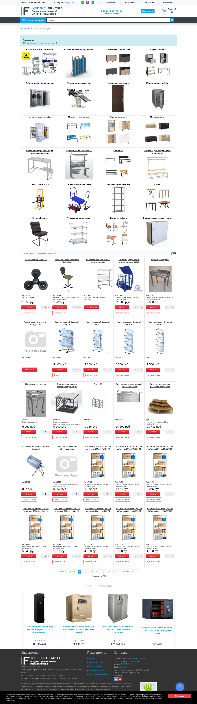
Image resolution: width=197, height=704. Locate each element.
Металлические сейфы (157, 83)
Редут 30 (98, 384)
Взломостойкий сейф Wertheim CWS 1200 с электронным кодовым (118, 629)
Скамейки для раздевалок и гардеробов (157, 151)
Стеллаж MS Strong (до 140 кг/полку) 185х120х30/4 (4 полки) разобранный (160, 449)
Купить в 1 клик (29, 313)
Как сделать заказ (96, 662)
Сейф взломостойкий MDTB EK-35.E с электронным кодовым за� (157, 630)
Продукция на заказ (96, 670)
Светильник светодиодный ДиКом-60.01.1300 (129, 385)
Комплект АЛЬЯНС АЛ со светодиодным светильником (98, 262)
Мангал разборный (160, 260)
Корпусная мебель (157, 49)
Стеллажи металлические (118, 184)
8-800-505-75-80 (27, 676)
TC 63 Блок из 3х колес (36, 260)
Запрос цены (92, 307)
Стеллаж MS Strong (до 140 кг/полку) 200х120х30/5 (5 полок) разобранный (160, 511)
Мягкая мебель (157, 117)
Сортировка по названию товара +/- (40, 253)
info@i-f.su (68, 2)
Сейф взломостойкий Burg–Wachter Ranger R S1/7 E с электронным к (39, 629)
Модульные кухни (118, 117)
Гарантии (92, 658)
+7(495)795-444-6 (56, 676)
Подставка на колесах (35, 384)
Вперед (126, 572)
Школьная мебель (118, 218)
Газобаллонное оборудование (78, 49)
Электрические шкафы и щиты (157, 218)
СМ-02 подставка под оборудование (67, 447)
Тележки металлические (78, 218)
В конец (135, 572)
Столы (157, 184)
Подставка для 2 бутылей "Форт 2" (67, 323)
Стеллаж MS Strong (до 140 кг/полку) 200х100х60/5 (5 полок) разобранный (129, 511)
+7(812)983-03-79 (134, 661)
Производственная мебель (79, 150)
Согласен (179, 696)
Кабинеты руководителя (118, 49)
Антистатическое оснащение (39, 49)
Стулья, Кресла (39, 218)
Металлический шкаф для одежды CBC (35, 323)
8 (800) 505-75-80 (111, 10)
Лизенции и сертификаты (99, 674)
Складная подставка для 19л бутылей (35, 447)
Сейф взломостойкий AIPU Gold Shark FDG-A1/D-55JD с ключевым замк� (79, 629)
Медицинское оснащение (79, 83)
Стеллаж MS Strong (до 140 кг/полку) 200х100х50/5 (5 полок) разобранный (98, 511)
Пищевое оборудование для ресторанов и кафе (39, 151)
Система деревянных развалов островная (160, 385)
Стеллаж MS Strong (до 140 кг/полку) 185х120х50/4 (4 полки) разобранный (36, 511)
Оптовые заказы (95, 666)
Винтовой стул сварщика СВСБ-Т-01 (67, 261)
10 (119, 572)
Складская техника (40, 184)
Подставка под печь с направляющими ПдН (67, 385)
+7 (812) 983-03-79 (41, 676)
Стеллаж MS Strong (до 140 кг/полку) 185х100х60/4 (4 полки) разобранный (129, 449)
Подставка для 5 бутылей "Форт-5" (160, 323)
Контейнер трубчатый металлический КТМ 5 (129, 261)
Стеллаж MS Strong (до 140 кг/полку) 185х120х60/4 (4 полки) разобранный (67, 511)
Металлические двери (118, 83)
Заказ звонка (147, 11)
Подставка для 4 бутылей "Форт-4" (129, 323)
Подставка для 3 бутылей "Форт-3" (98, 323)
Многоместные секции (79, 117)
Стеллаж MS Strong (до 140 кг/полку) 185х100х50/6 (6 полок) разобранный (98, 449)
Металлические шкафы (40, 117)
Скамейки (118, 150)
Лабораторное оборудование (40, 83)
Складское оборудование (79, 184)
